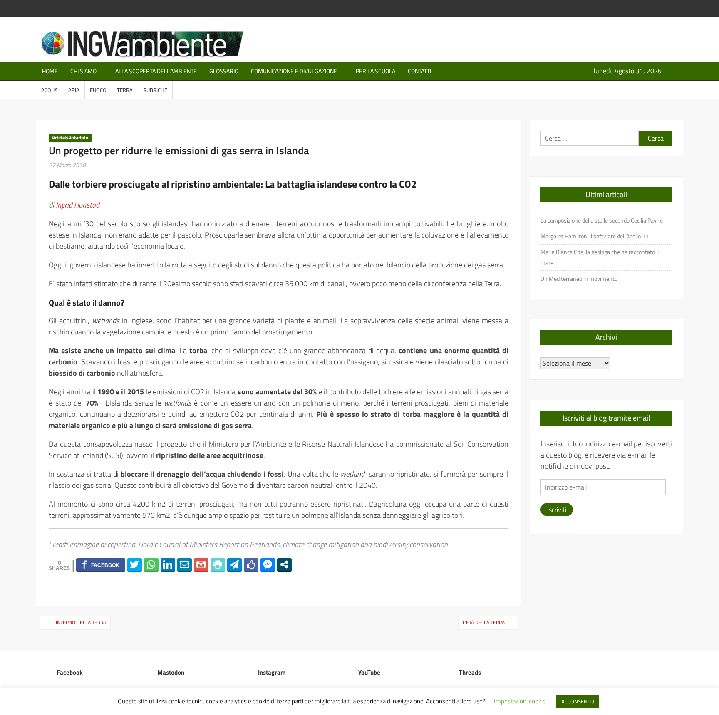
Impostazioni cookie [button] (520, 701)
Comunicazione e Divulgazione (294, 71)
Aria (73, 90)
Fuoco (98, 90)
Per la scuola (375, 71)
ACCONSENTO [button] (577, 701)
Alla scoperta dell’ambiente (156, 71)
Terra (125, 90)
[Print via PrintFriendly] (218, 564)
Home (50, 71)
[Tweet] (134, 564)
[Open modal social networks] (284, 564)
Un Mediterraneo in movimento (578, 278)
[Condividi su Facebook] (100, 564)
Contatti (419, 71)
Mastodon (170, 672)
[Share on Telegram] (234, 564)
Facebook (70, 672)
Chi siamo (83, 71)
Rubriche (155, 90)
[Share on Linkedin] (168, 564)
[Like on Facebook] (251, 564)
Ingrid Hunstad (77, 204)
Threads (470, 672)
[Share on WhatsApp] (151, 564)
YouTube (369, 672)
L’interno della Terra (79, 622)
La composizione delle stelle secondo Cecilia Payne (601, 220)
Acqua (49, 90)
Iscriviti (556, 510)
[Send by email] (184, 564)
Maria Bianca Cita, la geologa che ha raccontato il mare (599, 257)
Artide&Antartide (70, 137)
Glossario (223, 71)
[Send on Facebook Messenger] (267, 564)
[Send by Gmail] (201, 564)
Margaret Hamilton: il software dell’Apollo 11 (594, 236)
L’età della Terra (484, 622)
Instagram (272, 672)
